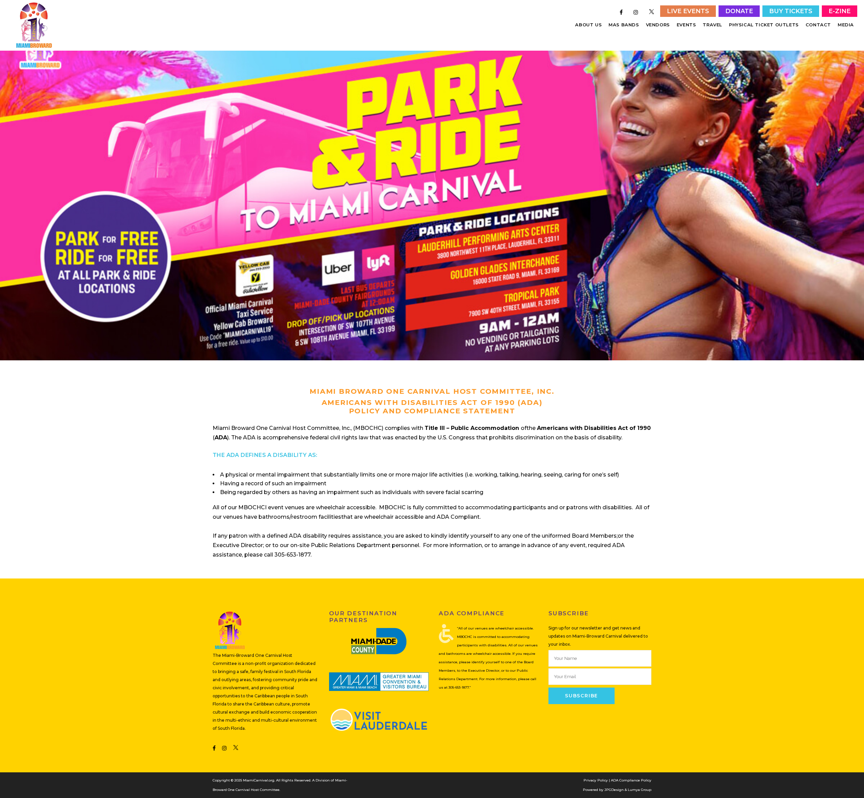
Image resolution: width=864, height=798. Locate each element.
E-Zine (839, 11)
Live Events (688, 11)
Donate (739, 11)
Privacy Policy (596, 780)
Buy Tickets (790, 11)
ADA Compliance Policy (631, 780)
